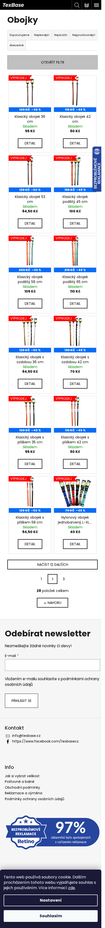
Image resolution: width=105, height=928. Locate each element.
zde (71, 888)
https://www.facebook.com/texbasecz (45, 741)
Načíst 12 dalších (52, 564)
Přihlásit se (21, 700)
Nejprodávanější (83, 35)
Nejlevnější (41, 35)
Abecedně (16, 45)
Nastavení (51, 900)
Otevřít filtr (52, 62)
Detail (30, 143)
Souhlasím (51, 916)
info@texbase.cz (26, 735)
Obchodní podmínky (22, 787)
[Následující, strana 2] (52, 579)
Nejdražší (60, 35)
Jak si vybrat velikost (22, 776)
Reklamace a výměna (23, 793)
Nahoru (54, 602)
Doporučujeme (19, 35)
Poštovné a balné (19, 781)
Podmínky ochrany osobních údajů (34, 799)
